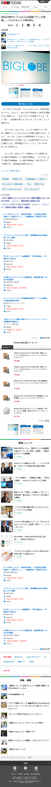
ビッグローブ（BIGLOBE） (14, 184)
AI (45, 657)
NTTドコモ (40, 184)
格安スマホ (18, 179)
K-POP (31, 661)
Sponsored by (35, 338)
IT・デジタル (15, 7)
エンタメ (35, 7)
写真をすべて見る (27, 104)
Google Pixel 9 (9, 661)
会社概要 (26, 774)
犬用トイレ (43, 347)
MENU (42, 1)
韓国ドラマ (22, 661)
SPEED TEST (25, 7)
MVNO (6, 179)
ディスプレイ (31, 347)
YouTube (36, 770)
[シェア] (22, 25)
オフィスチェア (19, 347)
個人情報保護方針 (35, 774)
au (30, 184)
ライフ (46, 7)
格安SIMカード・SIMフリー (37, 179)
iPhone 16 (18, 657)
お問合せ (13, 774)
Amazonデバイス (7, 347)
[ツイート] (17, 25)
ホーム (5, 7)
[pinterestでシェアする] (34, 25)
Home (15, 770)
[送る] (28, 25)
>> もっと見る (44, 420)
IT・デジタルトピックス (12, 189)
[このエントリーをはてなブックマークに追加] (39, 25)
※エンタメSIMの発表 (10, 170)
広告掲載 (19, 774)
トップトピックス (33, 189)
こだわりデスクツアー (33, 657)
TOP (25, 763)
